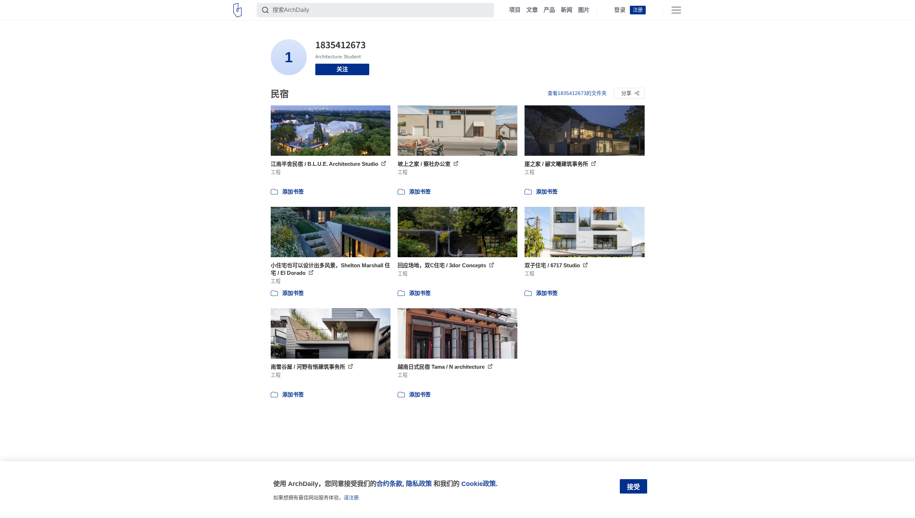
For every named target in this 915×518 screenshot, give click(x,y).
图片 (584, 10)
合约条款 (389, 483)
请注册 (351, 497)
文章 (532, 10)
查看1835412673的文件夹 (577, 93)
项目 (515, 10)
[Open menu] (676, 10)
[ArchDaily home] (237, 10)
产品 (549, 10)
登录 (620, 10)
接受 (633, 487)
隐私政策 (419, 483)
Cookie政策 (478, 483)
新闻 (566, 10)
